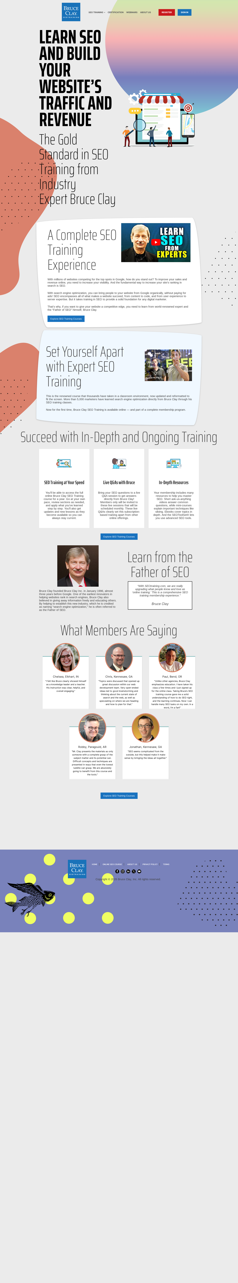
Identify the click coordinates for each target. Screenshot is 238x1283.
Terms (166, 864)
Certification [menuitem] (116, 12)
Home (94, 864)
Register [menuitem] (167, 12)
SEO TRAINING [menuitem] (96, 12)
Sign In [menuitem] (184, 12)
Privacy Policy (150, 864)
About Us (132, 864)
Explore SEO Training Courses (66, 318)
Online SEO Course (112, 864)
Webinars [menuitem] (131, 12)
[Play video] (156, 242)
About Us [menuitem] (145, 12)
